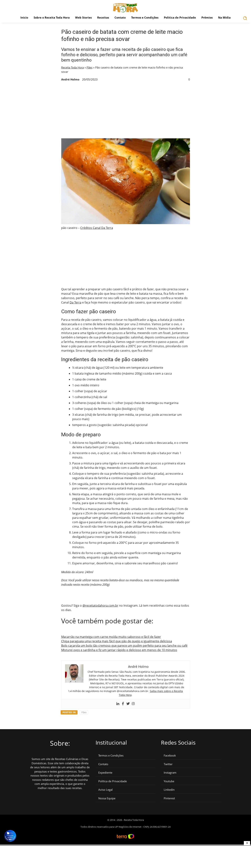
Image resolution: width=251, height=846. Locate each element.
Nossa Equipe (106, 798)
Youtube (169, 781)
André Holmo (70, 79)
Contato (120, 17)
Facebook (170, 755)
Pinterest (169, 798)
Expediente (105, 772)
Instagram (170, 772)
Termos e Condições (144, 17)
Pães (89, 67)
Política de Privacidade (180, 17)
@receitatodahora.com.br (100, 605)
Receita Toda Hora (72, 67)
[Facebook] (123, 704)
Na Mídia (224, 17)
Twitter (168, 764)
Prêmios (207, 17)
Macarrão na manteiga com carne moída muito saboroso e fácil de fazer (111, 637)
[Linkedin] (117, 704)
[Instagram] (133, 704)
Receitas (103, 17)
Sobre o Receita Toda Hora (52, 17)
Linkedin (169, 789)
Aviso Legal (105, 789)
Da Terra (75, 302)
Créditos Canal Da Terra (96, 228)
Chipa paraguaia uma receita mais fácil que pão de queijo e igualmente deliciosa (116, 641)
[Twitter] (128, 704)
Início (24, 17)
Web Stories (83, 17)
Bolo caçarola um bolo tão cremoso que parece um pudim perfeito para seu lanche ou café (124, 646)
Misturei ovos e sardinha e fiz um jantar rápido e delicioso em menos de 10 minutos (119, 650)
